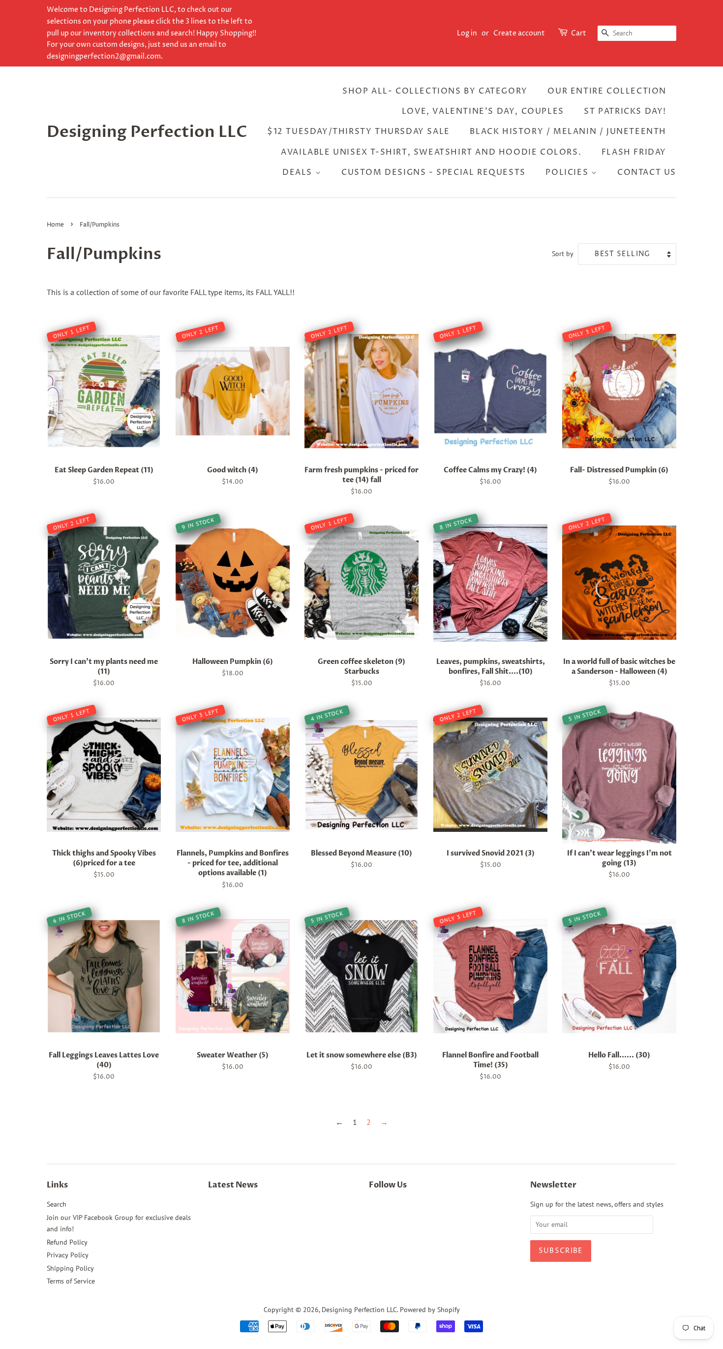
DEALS (298, 172)
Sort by (562, 253)
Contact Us (646, 172)
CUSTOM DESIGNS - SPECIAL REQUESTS (433, 172)
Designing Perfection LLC (147, 132)
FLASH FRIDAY (634, 152)
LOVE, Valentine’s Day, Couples (483, 111)
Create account (519, 33)
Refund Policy (67, 1242)
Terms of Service (71, 1281)
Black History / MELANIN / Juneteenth (568, 131)
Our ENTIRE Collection (606, 91)
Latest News (233, 1185)
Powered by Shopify (430, 1309)
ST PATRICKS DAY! (625, 111)
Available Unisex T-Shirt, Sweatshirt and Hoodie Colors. (431, 152)
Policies (568, 172)
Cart (578, 33)
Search (56, 1204)
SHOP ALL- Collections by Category (435, 91)
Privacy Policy (68, 1254)
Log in (467, 33)
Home (55, 225)
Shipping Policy (70, 1268)
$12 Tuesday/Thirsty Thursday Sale (358, 131)
